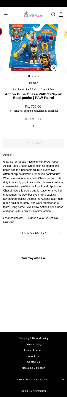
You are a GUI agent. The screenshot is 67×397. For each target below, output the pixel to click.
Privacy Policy (33, 344)
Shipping (28, 111)
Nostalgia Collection (33, 367)
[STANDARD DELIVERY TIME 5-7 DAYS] (33, 3)
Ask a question (33, 233)
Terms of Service (33, 350)
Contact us (33, 361)
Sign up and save (32, 379)
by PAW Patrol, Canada (33, 89)
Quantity (33, 119)
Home (32, 82)
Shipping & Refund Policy (33, 338)
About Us (33, 356)
